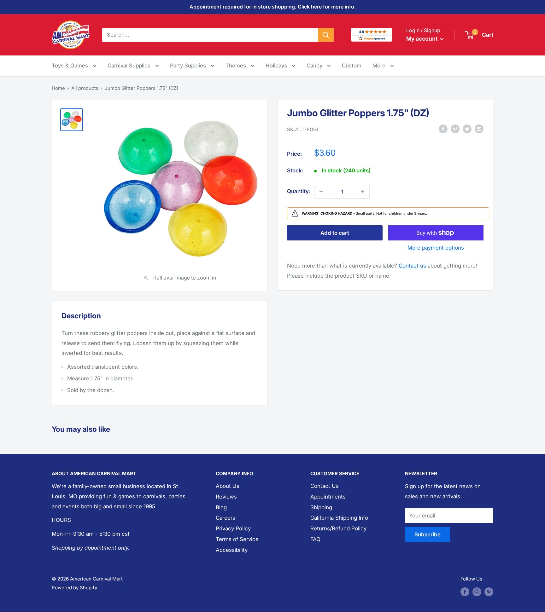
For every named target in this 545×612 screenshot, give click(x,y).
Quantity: (298, 191)
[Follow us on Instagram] (476, 591)
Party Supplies (189, 65)
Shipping (321, 507)
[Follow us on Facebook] (464, 591)
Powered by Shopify (74, 588)
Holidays (277, 65)
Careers (225, 518)
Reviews (226, 497)
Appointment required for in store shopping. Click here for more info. (273, 6)
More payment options (435, 248)
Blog (221, 507)
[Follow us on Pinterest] (488, 591)
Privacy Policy (233, 528)
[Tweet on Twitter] (467, 129)
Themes (237, 65)
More (383, 65)
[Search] (326, 35)
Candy (315, 65)
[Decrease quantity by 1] (321, 191)
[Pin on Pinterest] (455, 129)
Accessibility (232, 550)
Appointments (328, 497)
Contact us (412, 266)
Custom (351, 65)
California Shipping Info (339, 518)
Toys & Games (71, 65)
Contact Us (324, 486)
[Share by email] (479, 129)
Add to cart (334, 233)
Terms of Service (237, 539)
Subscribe (427, 534)
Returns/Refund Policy (338, 528)
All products (84, 88)
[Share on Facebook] (443, 129)
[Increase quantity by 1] (362, 191)
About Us (227, 486)
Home (58, 88)
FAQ (315, 539)
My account (422, 38)
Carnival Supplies (130, 65)
